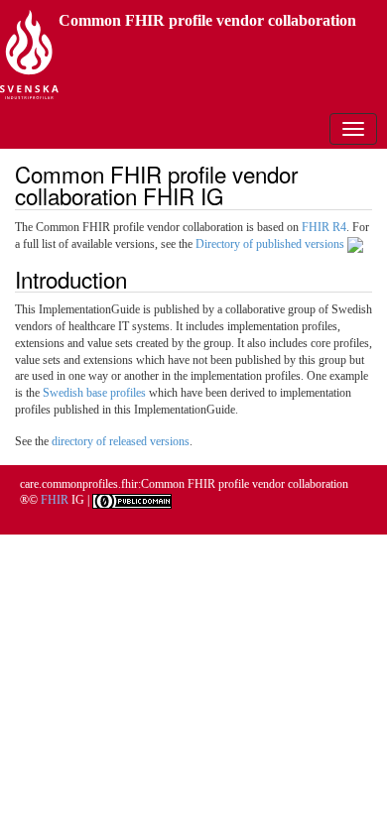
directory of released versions (121, 441)
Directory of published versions (271, 244)
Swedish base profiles (94, 393)
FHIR (54, 500)
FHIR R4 (324, 227)
